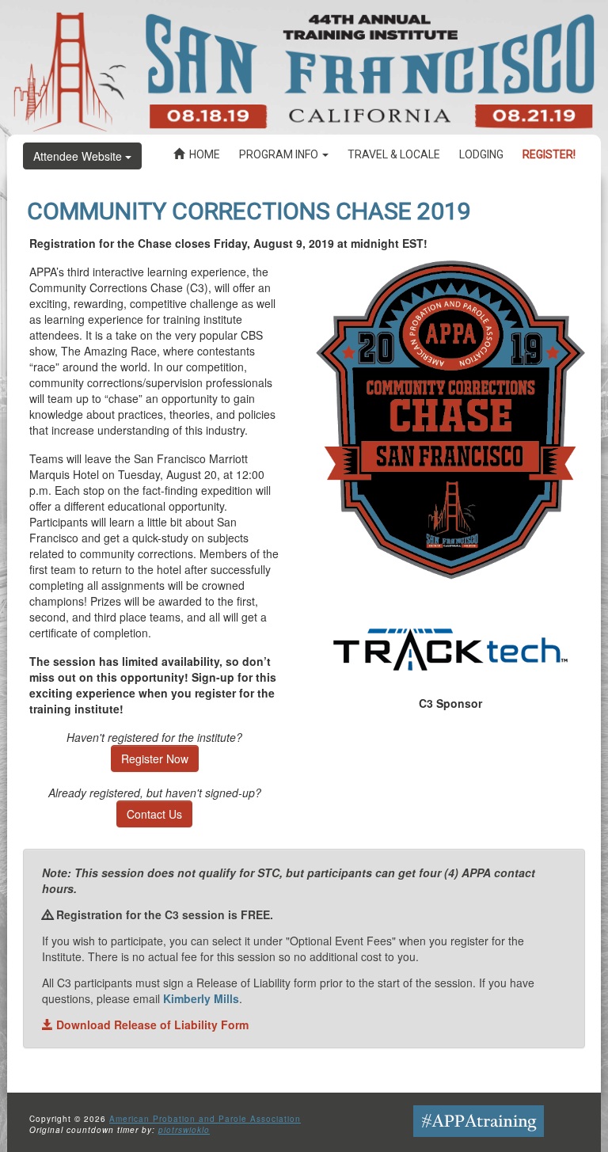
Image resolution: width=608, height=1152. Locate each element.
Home (202, 154)
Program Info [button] (280, 154)
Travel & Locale (394, 154)
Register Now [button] (154, 758)
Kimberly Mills (201, 998)
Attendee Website (79, 156)
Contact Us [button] (154, 814)
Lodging (481, 154)
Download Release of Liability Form (151, 1024)
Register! (549, 154)
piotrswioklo (184, 1129)
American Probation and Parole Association (205, 1118)
